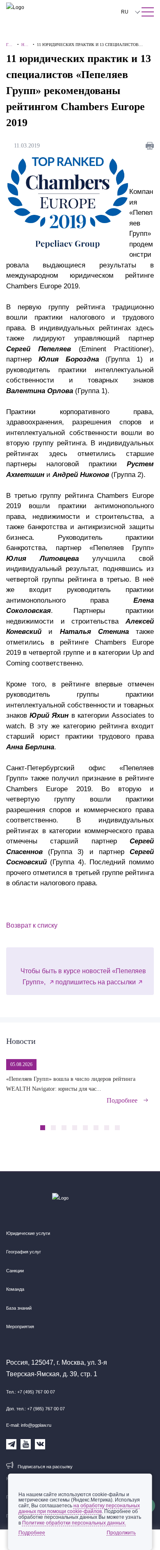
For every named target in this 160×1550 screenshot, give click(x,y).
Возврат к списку (31, 925)
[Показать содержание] (148, 12)
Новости (21, 1041)
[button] (133, 1123)
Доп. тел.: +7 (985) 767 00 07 (35, 1408)
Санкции (15, 1270)
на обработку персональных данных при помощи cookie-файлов (79, 1508)
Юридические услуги (28, 1233)
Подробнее (122, 1100)
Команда (15, 1289)
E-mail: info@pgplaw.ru (28, 1425)
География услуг (23, 1251)
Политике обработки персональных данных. (74, 1523)
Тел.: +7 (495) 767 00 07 (30, 1391)
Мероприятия (20, 1326)
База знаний (19, 1308)
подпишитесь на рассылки (95, 982)
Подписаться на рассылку (45, 1466)
